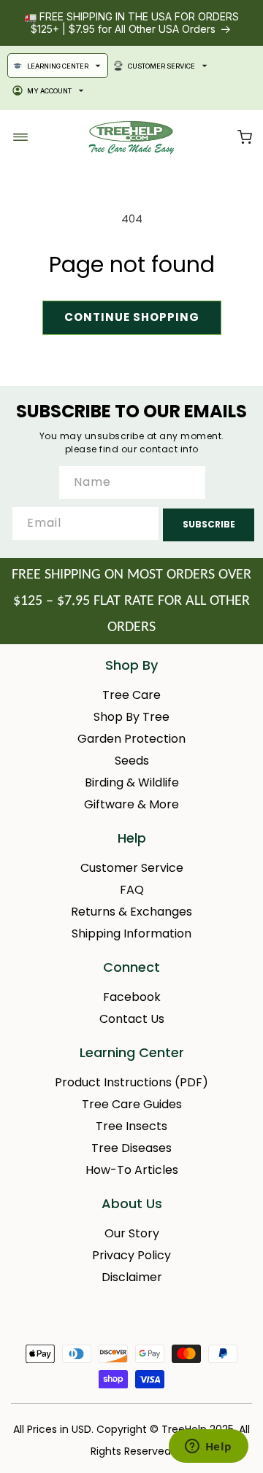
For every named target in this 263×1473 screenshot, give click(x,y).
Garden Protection (131, 738)
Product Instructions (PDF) (131, 1082)
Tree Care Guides (132, 1104)
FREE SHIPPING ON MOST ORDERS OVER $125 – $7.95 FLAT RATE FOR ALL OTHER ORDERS (131, 601)
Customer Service (161, 66)
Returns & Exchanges (131, 911)
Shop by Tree (131, 716)
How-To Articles (131, 1169)
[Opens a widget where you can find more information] (208, 1447)
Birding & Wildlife (132, 782)
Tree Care (131, 695)
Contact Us (131, 1018)
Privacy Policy (131, 1255)
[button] (244, 137)
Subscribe (209, 524)
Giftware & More (131, 804)
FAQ (132, 889)
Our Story (131, 1233)
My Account (49, 91)
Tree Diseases (131, 1148)
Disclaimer (132, 1277)
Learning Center (57, 66)
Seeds (132, 760)
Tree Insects (131, 1126)
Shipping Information (131, 933)
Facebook (132, 997)
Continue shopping (131, 317)
